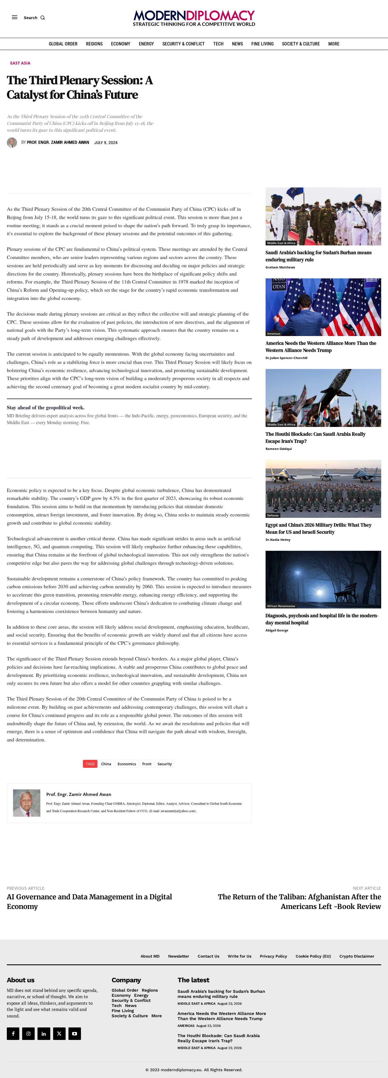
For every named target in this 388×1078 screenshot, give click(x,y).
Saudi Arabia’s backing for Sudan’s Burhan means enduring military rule (221, 994)
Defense (273, 515)
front (146, 763)
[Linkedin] (51, 159)
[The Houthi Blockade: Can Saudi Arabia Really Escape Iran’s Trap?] (323, 398)
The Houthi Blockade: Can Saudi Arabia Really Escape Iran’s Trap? (219, 1038)
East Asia (20, 63)
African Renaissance (281, 606)
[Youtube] (74, 1034)
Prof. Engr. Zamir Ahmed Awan (58, 143)
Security (165, 763)
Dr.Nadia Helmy (278, 539)
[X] (25, 159)
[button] (35, 18)
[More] (91, 159)
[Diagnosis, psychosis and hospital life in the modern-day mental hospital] (323, 580)
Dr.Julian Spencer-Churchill (286, 358)
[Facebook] (12, 159)
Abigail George (277, 630)
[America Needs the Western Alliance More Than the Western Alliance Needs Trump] (323, 307)
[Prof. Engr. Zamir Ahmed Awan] (13, 142)
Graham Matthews (280, 267)
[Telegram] (78, 159)
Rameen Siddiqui (279, 449)
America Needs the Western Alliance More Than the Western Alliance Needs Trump (321, 347)
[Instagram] (28, 1034)
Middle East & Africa (281, 243)
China (106, 763)
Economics (127, 763)
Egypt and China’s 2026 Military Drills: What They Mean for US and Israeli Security (319, 528)
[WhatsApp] (38, 159)
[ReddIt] (64, 159)
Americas (273, 333)
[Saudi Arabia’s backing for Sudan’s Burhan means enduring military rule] (323, 216)
